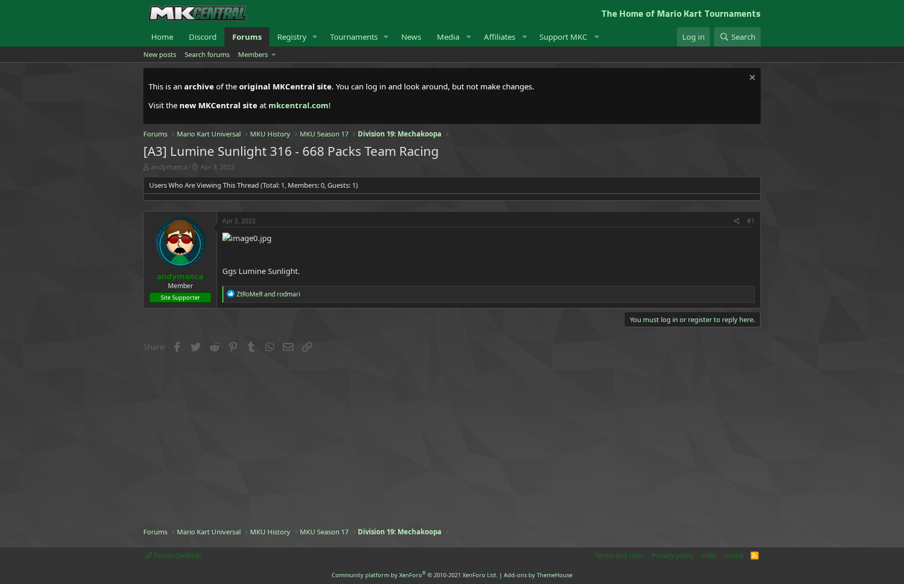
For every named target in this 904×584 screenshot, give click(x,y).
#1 (751, 220)
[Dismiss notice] (751, 78)
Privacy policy (673, 555)
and (268, 294)
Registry (292, 36)
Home (162, 36)
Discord (203, 36)
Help (709, 555)
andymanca (169, 166)
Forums (247, 36)
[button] (315, 37)
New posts (159, 54)
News (411, 36)
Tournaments (354, 36)
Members (253, 54)
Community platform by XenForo (415, 575)
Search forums (207, 54)
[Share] (736, 221)
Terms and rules (619, 555)
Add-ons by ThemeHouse (538, 575)
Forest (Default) (177, 555)
